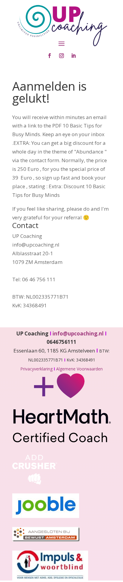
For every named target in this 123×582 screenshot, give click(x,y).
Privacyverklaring (37, 369)
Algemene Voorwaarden (79, 369)
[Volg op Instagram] (61, 55)
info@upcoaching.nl (80, 333)
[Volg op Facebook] (49, 55)
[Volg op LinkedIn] (73, 55)
